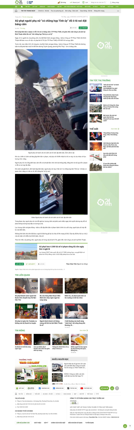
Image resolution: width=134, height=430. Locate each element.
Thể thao (110, 6)
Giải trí (59, 6)
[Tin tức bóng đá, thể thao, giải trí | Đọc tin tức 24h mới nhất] (19, 2)
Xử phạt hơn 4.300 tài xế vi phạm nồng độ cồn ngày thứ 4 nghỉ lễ (61, 247)
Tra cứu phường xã (57, 11)
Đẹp (75, 394)
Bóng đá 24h (60, 388)
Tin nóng (22, 28)
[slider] (51, 210)
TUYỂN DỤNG (89, 423)
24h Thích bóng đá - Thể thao (73, 6)
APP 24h (21, 388)
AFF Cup (34, 6)
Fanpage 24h (45, 388)
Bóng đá (42, 6)
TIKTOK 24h (73, 388)
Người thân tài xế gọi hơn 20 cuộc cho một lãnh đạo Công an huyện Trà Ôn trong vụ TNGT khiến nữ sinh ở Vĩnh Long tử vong (75, 366)
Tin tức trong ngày (28, 11)
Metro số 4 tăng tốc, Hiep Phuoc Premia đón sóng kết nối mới (111, 106)
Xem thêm (83, 330)
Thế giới (102, 6)
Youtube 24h (88, 388)
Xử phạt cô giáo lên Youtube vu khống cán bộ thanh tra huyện (26, 322)
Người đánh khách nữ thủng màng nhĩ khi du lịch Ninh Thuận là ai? (51, 323)
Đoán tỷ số (76, 2)
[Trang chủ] (18, 10)
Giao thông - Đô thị (86, 11)
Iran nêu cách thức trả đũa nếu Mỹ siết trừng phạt (110, 155)
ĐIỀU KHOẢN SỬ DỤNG (75, 423)
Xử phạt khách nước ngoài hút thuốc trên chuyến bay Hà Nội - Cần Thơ (26, 298)
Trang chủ (18, 17)
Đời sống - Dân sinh (71, 11)
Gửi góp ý (31, 264)
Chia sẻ (84, 28)
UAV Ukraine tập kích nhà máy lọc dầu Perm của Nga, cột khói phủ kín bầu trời (111, 145)
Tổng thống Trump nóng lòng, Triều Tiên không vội (110, 134)
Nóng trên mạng (99, 11)
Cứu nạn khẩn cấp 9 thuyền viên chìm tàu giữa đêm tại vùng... (42, 348)
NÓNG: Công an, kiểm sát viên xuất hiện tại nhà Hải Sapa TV (74, 375)
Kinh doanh (51, 6)
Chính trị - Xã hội (43, 11)
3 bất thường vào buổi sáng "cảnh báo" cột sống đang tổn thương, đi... (75, 323)
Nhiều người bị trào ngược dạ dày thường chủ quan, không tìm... (79, 348)
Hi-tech (95, 6)
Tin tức (27, 6)
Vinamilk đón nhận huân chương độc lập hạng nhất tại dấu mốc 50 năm (111, 96)
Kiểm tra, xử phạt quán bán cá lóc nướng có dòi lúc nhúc (75, 297)
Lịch (86, 2)
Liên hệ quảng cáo (23, 423)
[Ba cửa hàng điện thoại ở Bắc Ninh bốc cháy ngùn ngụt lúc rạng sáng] (51, 285)
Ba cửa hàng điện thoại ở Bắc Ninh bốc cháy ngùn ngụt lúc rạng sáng (50, 298)
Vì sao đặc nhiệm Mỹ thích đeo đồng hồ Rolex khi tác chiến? (110, 165)
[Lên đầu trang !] (130, 426)
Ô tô (117, 6)
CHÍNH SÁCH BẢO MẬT (58, 423)
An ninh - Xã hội (48, 394)
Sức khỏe (87, 6)
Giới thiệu (37, 423)
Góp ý (46, 423)
